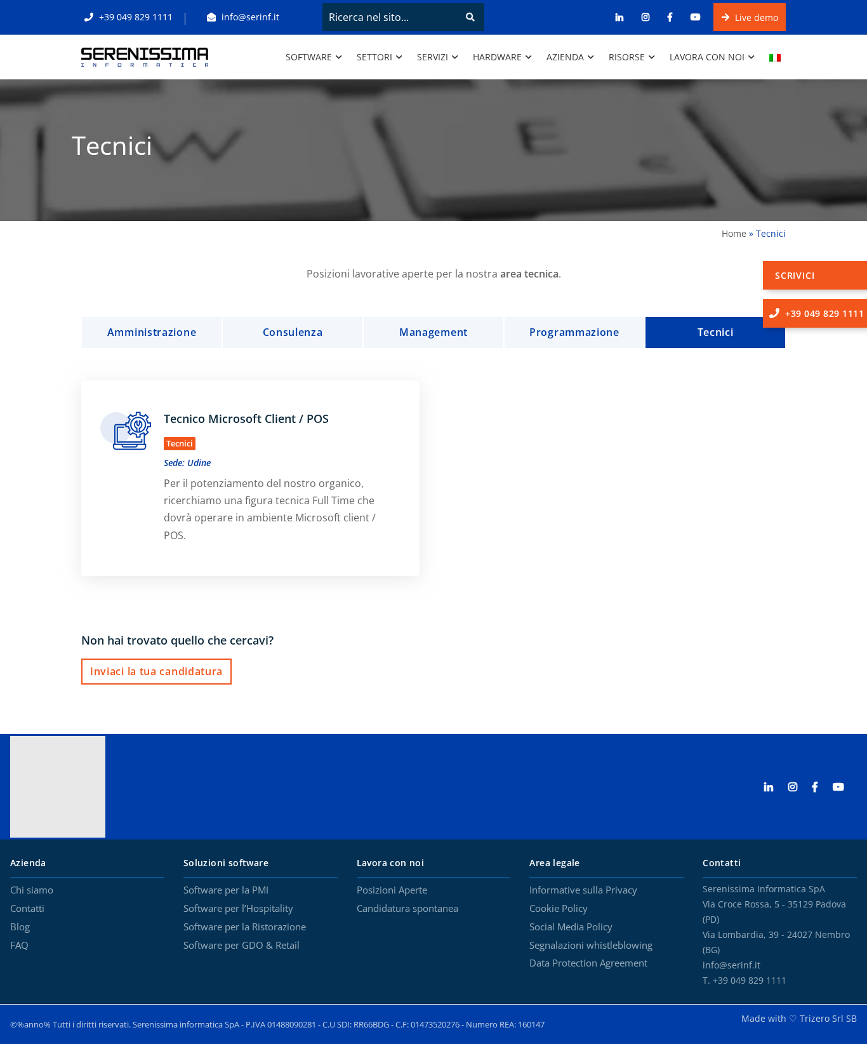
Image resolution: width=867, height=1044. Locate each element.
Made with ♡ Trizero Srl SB (799, 1018)
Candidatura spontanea (407, 908)
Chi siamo (31, 890)
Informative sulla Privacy (583, 890)
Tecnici (716, 332)
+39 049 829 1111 (134, 17)
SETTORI (374, 57)
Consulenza (293, 332)
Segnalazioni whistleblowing (590, 945)
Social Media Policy (570, 927)
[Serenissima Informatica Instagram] (799, 787)
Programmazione (574, 332)
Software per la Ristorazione (244, 927)
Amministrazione (152, 332)
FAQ (19, 945)
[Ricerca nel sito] (470, 17)
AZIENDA (565, 57)
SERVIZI (432, 57)
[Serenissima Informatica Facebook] (821, 787)
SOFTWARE (309, 57)
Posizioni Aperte (392, 890)
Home (734, 233)
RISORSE (627, 57)
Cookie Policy (558, 908)
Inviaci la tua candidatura (156, 671)
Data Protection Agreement (588, 963)
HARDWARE (497, 57)
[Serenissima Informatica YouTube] (845, 787)
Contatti (27, 908)
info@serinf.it (249, 17)
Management (433, 332)
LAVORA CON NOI (707, 57)
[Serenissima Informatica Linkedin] (775, 787)
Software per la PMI (225, 890)
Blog (20, 927)
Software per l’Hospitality (238, 908)
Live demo (755, 17)
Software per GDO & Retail (241, 945)
